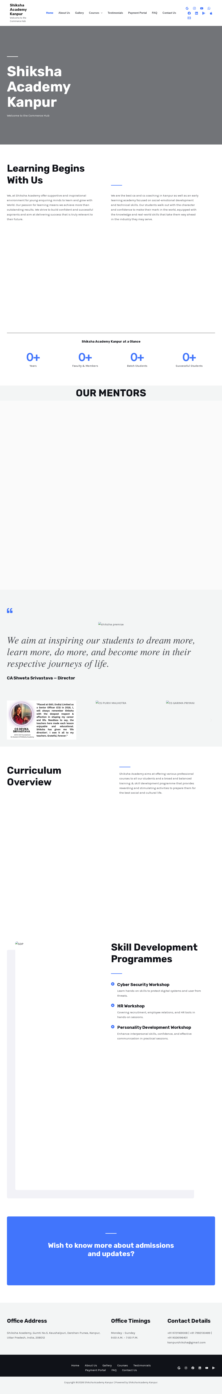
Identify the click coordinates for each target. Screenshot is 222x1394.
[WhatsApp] (209, 8)
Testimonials (115, 12)
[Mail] (189, 17)
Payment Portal (137, 12)
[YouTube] (201, 8)
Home (49, 12)
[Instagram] (194, 8)
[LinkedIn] (196, 13)
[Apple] (211, 13)
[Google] (187, 8)
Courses (94, 12)
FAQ (154, 12)
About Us (64, 12)
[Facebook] (189, 13)
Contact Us (169, 12)
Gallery (79, 12)
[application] (101, 13)
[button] (11, 720)
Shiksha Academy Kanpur (18, 9)
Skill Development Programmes (154, 953)
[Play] (203, 13)
